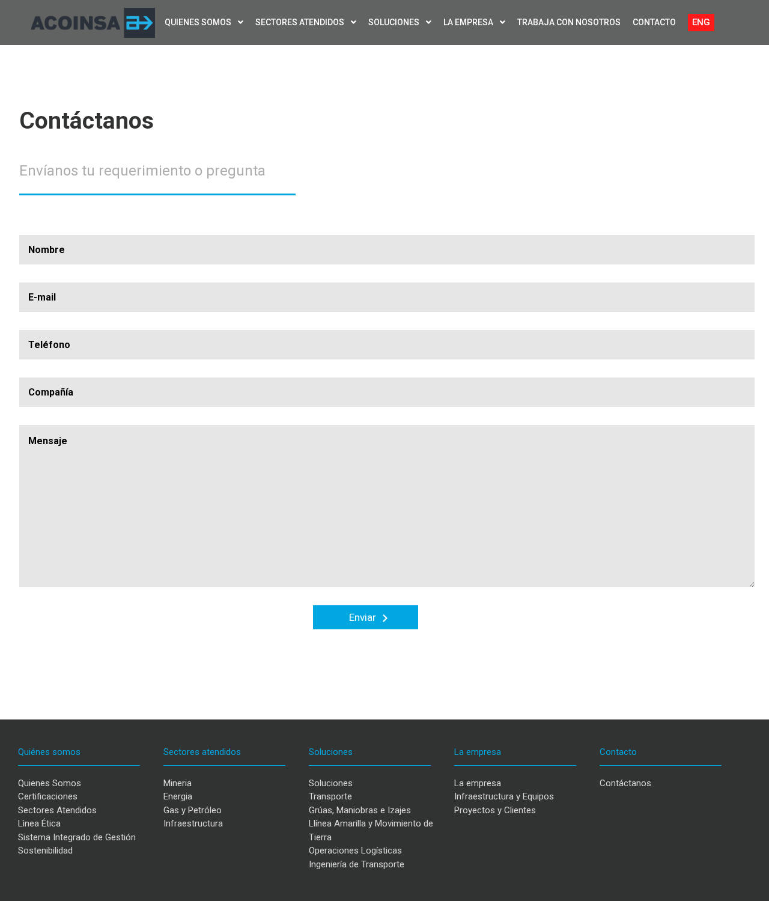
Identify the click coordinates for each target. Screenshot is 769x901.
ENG (701, 22)
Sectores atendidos (300, 22)
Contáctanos (625, 783)
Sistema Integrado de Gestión (77, 837)
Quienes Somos (49, 783)
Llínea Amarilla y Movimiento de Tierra (371, 830)
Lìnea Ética (39, 823)
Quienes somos (199, 22)
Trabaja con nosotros (569, 22)
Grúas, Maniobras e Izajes (360, 810)
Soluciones (394, 22)
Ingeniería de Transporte (356, 864)
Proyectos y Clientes (495, 810)
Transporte (330, 796)
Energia (177, 796)
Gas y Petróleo (192, 810)
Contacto (654, 22)
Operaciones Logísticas (355, 850)
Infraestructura (193, 823)
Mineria (177, 783)
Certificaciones (48, 796)
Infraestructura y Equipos (504, 796)
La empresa (469, 22)
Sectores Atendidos (57, 810)
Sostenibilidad (45, 850)
